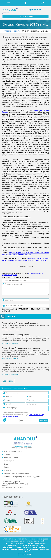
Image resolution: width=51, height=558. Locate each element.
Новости (17, 31)
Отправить (6, 309)
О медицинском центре (13, 451)
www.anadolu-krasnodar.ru (23, 446)
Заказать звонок (25, 17)
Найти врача (9, 461)
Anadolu (7, 31)
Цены (6, 464)
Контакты (7, 470)
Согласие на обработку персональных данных (22, 477)
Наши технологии (11, 458)
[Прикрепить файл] (4, 420)
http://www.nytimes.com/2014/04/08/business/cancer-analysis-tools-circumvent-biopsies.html (25, 253)
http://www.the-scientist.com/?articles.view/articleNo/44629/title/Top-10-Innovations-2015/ (25, 259)
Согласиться (25, 555)
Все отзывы (8, 381)
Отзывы (11, 316)
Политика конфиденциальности (16, 473)
